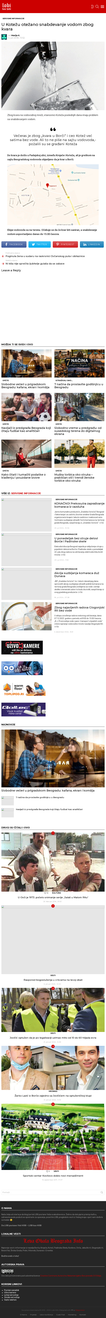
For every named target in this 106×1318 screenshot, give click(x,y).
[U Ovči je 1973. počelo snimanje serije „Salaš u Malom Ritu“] (53, 862)
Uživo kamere (10, 1292)
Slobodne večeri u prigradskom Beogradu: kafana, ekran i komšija (25, 386)
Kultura (56, 893)
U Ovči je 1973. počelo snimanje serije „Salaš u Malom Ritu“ (53, 897)
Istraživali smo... (64, 380)
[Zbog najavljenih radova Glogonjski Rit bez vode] (26, 616)
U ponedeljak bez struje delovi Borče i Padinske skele (76, 540)
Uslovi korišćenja (46, 1315)
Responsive (80, 1310)
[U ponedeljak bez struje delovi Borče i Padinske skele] (26, 549)
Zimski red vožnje (12, 1297)
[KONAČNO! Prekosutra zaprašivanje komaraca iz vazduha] (26, 514)
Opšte (5, 380)
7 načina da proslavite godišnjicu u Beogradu (78, 386)
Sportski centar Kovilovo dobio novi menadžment (53, 1175)
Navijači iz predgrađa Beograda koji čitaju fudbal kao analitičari (26, 429)
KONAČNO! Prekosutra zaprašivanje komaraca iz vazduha (79, 505)
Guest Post (60, 1315)
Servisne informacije (26, 493)
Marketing (72, 1315)
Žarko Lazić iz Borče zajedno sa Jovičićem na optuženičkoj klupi (53, 1095)
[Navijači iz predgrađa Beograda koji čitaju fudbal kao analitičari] (26, 407)
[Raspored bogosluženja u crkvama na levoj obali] (53, 939)
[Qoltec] (23, 716)
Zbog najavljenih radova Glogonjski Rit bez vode (79, 609)
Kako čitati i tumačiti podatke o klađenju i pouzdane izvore (23, 476)
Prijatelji (33, 1315)
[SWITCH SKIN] (92, 6)
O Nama (23, 1315)
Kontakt (83, 1315)
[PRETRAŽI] (97, 6)
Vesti (53, 975)
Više (101, 523)
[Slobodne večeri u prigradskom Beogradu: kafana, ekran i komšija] (26, 363)
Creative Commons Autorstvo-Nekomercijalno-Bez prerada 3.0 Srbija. (70, 1276)
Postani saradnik (11, 1290)
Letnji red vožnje (11, 1295)
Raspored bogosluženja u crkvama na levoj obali (53, 980)
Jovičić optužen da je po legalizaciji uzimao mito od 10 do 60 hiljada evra (53, 1037)
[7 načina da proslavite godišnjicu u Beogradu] (79, 363)
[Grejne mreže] (23, 695)
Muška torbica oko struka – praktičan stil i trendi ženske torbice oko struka (74, 477)
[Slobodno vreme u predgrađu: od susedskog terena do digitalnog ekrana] (79, 407)
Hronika (53, 1091)
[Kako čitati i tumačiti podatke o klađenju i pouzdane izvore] (26, 454)
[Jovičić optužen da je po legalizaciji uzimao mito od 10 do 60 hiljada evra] (53, 1010)
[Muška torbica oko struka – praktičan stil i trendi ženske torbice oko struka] (79, 454)
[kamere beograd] (22, 654)
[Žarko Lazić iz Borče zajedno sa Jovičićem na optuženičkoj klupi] (53, 1068)
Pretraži (102, 1193)
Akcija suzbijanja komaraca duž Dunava (76, 574)
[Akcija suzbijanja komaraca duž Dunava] (26, 584)
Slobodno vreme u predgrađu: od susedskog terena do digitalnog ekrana (78, 431)
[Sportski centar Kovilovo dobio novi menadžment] (53, 1137)
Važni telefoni (10, 1300)
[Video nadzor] (22, 674)
